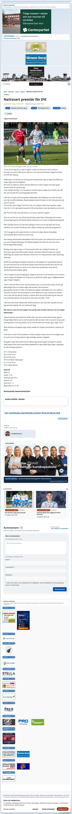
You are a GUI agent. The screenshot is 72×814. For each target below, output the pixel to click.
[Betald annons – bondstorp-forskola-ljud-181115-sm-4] (36, 72)
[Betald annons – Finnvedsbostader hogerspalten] (9, 697)
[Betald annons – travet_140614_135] (9, 722)
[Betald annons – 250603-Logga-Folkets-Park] (9, 638)
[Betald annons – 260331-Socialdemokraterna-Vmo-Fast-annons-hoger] (9, 738)
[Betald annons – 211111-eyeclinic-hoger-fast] (9, 663)
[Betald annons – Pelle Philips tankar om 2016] (36, 59)
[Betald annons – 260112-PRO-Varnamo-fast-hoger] (23, 722)
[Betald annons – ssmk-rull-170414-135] (9, 766)
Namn (7, 559)
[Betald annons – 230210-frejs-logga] (9, 709)
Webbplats (8, 575)
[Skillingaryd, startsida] (36, 84)
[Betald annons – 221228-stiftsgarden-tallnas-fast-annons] (9, 650)
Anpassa (35, 809)
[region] (36, 401)
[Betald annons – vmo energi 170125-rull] (23, 754)
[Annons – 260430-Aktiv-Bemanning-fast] (36, 47)
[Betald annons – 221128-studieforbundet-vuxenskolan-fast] (37, 722)
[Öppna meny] (69, 84)
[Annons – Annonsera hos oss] (23, 620)
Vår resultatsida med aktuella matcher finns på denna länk (32, 413)
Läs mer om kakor (9, 809)
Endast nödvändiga (48, 809)
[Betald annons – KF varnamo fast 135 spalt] (9, 754)
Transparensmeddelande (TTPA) (11, 38)
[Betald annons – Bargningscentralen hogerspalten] (9, 685)
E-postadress (10, 567)
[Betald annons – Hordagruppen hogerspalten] (9, 778)
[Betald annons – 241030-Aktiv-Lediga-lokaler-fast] (9, 617)
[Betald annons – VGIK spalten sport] (23, 766)
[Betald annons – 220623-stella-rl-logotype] (9, 674)
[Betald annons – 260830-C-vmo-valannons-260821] (36, 21)
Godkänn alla (62, 809)
